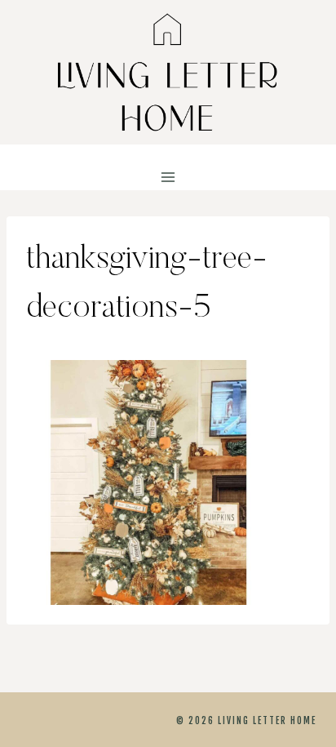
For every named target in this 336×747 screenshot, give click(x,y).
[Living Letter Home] (168, 72)
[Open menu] (168, 177)
